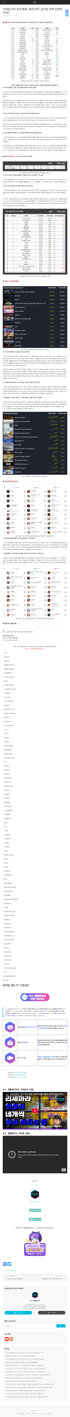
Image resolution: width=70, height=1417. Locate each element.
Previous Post (15, 1277)
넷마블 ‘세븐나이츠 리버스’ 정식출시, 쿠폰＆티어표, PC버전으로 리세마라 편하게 (29, 1387)
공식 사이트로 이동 (20, 1072)
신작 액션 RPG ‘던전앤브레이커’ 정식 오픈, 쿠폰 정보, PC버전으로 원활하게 (28, 1375)
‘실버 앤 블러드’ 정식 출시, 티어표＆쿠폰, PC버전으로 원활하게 (24, 1378)
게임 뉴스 (12, 1270)
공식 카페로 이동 (20, 1075)
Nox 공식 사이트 (35, 1201)
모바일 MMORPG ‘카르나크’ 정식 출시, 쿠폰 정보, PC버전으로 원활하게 (27, 1397)
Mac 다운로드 (53, 1312)
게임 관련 (28, 1413)
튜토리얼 (34, 1413)
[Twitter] (67, 15)
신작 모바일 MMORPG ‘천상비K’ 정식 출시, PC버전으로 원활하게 (25, 1359)
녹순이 (15, 15)
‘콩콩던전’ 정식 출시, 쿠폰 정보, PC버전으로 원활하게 (21, 1381)
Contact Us (49, 1413)
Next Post (53, 1277)
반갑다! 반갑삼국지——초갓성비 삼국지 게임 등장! (20, 1356)
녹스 (35, 2)
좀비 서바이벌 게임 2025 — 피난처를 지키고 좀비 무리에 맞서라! (25, 1365)
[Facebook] (67, 11)
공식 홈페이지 (21, 1413)
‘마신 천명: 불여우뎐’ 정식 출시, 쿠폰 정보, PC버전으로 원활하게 (24, 1393)
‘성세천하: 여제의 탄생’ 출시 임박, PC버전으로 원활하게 (22, 1362)
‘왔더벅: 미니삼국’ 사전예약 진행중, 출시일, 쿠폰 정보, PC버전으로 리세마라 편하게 (30, 1384)
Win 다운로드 (20, 1312)
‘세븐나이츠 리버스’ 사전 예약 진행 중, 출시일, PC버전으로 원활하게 (25, 1390)
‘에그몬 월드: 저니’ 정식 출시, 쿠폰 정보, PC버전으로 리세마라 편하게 (26, 1371)
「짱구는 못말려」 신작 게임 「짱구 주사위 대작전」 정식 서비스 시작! (25, 1353)
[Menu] (4, 2)
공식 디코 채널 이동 (20, 1077)
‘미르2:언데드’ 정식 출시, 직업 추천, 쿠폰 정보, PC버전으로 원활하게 (26, 1368)
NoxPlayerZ (41, 1413)
